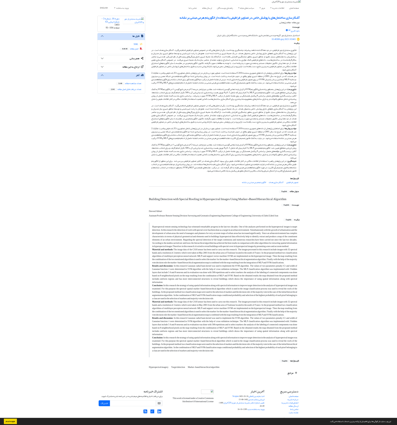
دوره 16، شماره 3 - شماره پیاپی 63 (110, 20)
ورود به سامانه (122, 8)
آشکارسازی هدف (276, 182)
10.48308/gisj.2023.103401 (284, 39)
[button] (328, 421)
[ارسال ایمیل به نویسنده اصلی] (289, 30)
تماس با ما (193, 8)
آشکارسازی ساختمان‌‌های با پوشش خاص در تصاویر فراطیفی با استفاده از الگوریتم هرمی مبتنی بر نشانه (240, 18)
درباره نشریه (293, 399)
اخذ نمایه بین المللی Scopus (248, 396)
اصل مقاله (130, 49)
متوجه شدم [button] (10, 421)
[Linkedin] (159, 412)
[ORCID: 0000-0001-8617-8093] (286, 30)
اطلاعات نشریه (278, 8)
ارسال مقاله (207, 8)
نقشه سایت (293, 412)
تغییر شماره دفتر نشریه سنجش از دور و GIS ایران (243, 403)
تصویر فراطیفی (292, 182)
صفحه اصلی (294, 8)
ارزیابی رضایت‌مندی (256, 399)
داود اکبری (295, 31)
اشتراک (104, 403)
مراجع (291, 373)
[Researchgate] (152, 412)
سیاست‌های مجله (247, 8)
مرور (263, 8)
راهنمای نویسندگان (225, 8)
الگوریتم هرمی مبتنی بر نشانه (254, 182)
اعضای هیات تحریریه (289, 403)
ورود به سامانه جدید (255, 409)
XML (136, 44)
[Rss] (145, 412)
